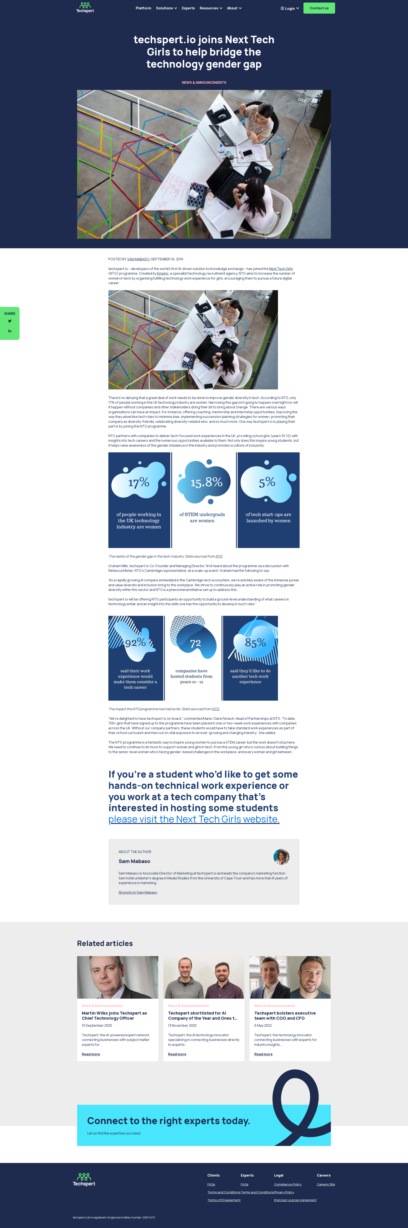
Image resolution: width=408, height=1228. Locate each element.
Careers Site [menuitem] (326, 1184)
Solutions (164, 8)
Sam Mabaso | (138, 259)
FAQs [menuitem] (211, 1184)
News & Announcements (204, 82)
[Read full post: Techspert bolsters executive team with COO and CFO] (290, 977)
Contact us (319, 8)
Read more (91, 1054)
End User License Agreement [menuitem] (295, 1200)
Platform (143, 8)
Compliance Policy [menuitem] (288, 1184)
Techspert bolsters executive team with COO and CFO (285, 1015)
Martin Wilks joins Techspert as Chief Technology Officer (114, 1015)
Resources (209, 8)
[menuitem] (224, 1175)
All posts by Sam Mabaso (138, 892)
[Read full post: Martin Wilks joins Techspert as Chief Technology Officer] (117, 977)
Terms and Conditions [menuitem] (224, 1192)
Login (290, 8)
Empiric (163, 273)
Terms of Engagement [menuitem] (224, 1200)
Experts (188, 8)
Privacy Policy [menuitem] (284, 1192)
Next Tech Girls (281, 268)
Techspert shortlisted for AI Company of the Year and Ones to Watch (202, 1018)
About (232, 8)
